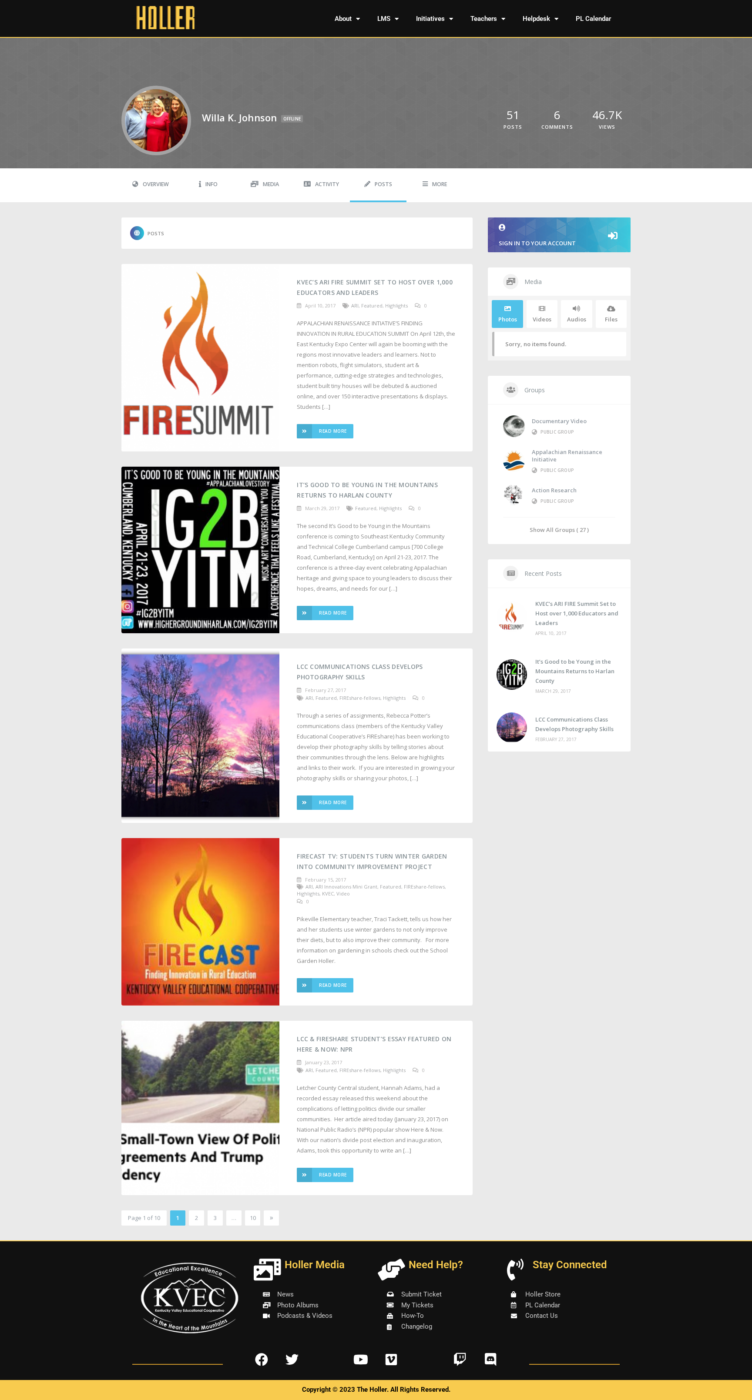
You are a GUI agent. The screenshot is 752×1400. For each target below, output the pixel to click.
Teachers (483, 19)
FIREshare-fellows (359, 698)
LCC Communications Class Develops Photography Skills (360, 671)
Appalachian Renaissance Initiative (567, 455)
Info (211, 184)
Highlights (396, 305)
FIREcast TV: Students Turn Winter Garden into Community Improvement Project (372, 861)
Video (343, 893)
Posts (383, 184)
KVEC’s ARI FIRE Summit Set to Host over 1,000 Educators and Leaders (375, 287)
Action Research (554, 490)
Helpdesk (536, 19)
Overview (156, 184)
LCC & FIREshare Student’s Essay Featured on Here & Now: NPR (374, 1044)
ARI (355, 305)
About (343, 19)
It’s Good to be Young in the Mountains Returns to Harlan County (367, 490)
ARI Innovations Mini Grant (346, 886)
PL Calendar (593, 19)
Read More (333, 431)
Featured (372, 305)
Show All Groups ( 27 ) (559, 529)
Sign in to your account (537, 243)
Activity (327, 184)
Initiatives (430, 19)
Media (271, 184)
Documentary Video (559, 421)
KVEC (328, 893)
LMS (383, 19)
